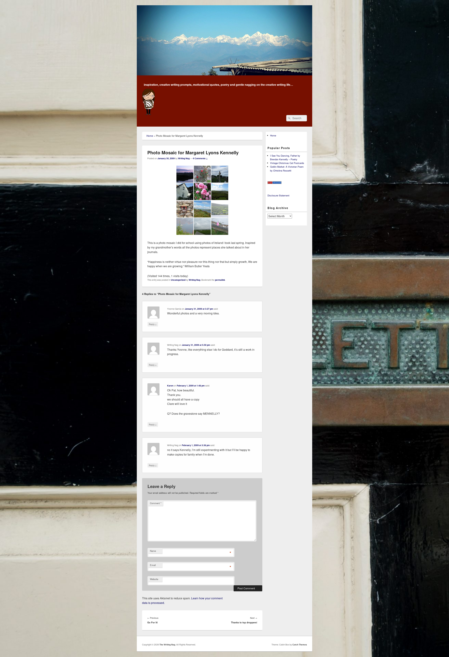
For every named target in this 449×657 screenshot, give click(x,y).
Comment (155, 503)
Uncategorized (178, 279)
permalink (220, 279)
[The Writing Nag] (224, 74)
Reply (153, 324)
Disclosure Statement (278, 195)
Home (149, 135)
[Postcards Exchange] (274, 183)
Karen (170, 385)
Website (154, 579)
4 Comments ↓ (200, 158)
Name (153, 550)
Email (153, 565)
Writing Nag (184, 158)
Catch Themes (299, 644)
